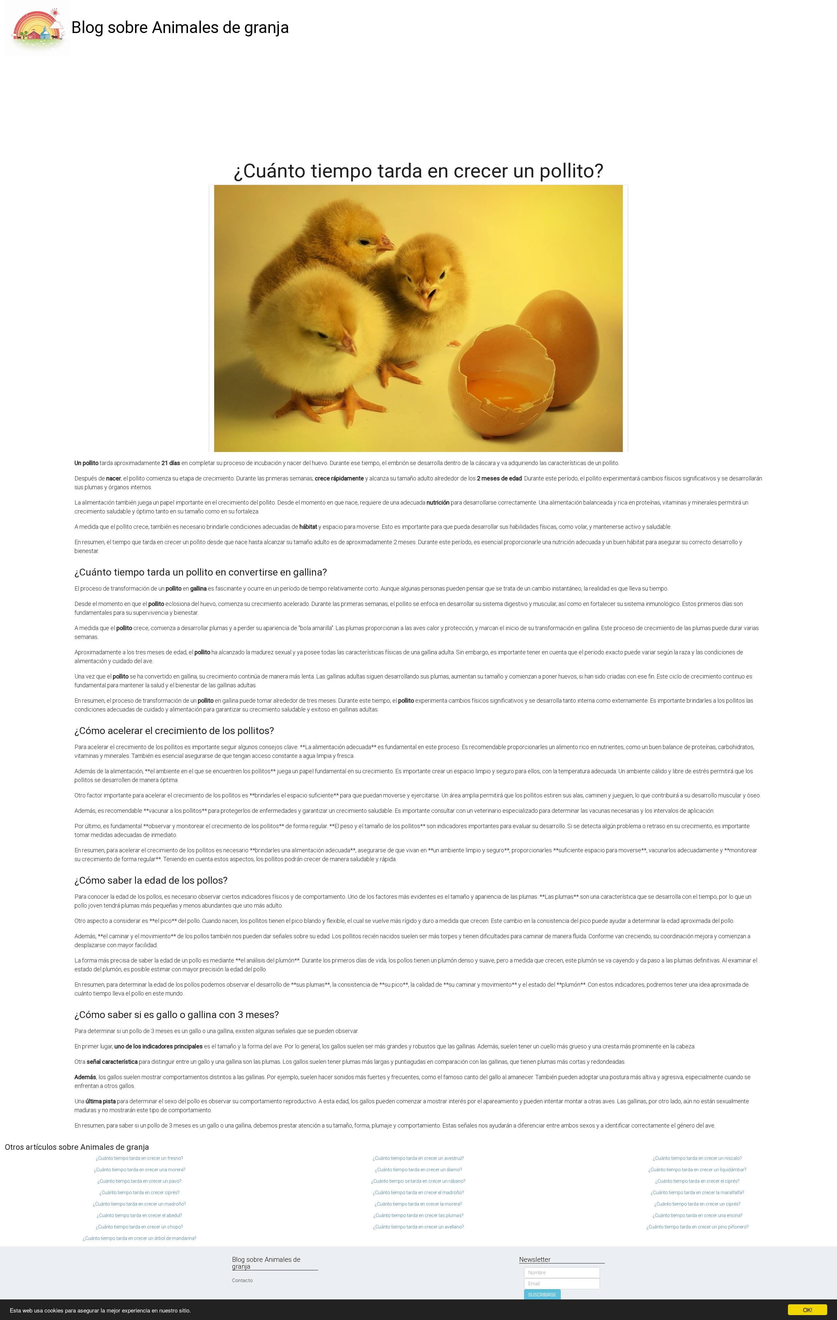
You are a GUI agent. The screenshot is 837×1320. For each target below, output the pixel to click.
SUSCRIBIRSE (542, 1294)
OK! (807, 1310)
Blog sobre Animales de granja (180, 27)
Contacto (242, 1280)
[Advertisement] (418, 104)
